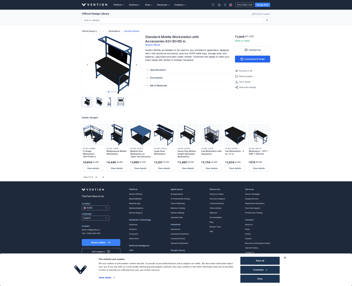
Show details (105, 277)
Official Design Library (90, 31)
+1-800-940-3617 (93, 233)
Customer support (262, 14)
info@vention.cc (93, 230)
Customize (258, 270)
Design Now (262, 5)
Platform (118, 5)
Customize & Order (254, 59)
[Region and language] (230, 4)
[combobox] (95, 208)
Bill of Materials (158, 85)
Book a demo (98, 242)
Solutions (133, 5)
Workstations (114, 31)
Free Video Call (244, 5)
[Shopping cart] (219, 5)
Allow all (260, 261)
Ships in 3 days (242, 41)
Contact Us (255, 50)
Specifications (158, 70)
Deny (259, 278)
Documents (156, 77)
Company (178, 5)
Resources (162, 5)
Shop (147, 5)
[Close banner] (285, 258)
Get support (98, 251)
